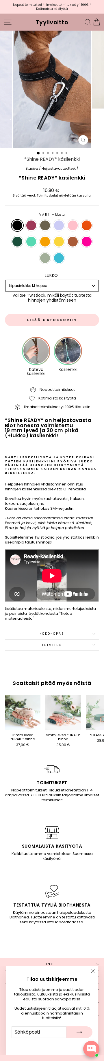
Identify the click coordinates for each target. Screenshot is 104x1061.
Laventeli (59, 225)
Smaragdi (17, 241)
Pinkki (86, 241)
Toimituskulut (47, 196)
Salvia (45, 258)
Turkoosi (59, 258)
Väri (51, 214)
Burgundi (31, 225)
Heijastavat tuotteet (59, 168)
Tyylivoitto (52, 22)
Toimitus (52, 645)
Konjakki (73, 241)
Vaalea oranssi (45, 241)
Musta (17, 225)
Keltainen (59, 241)
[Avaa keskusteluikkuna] (91, 1049)
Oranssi (86, 225)
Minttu (31, 241)
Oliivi (45, 225)
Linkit (51, 964)
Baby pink (73, 225)
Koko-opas (52, 634)
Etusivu (32, 168)
